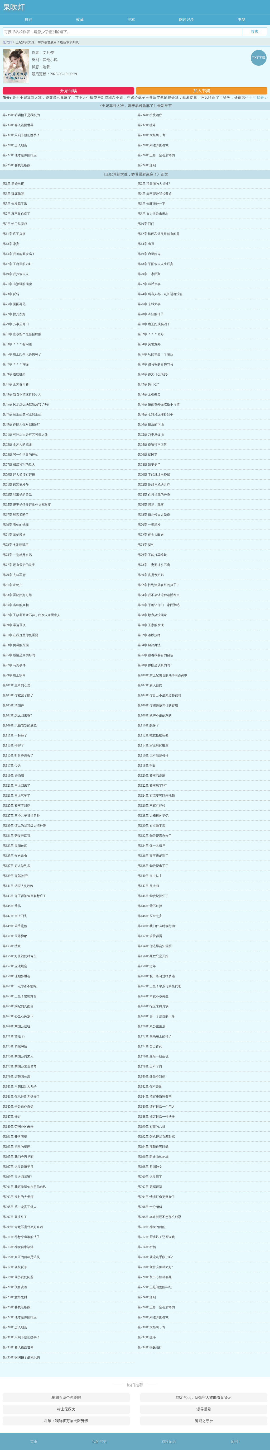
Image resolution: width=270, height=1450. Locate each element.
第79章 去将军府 (14, 575)
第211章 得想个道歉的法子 (21, 1237)
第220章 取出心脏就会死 (155, 1277)
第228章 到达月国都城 (153, 145)
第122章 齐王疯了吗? (152, 785)
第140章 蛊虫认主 (150, 876)
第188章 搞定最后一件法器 (156, 1116)
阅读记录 (186, 20)
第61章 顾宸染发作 (16, 485)
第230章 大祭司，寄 (151, 135)
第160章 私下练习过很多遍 (156, 976)
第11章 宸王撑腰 (14, 234)
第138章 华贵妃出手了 (153, 866)
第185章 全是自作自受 (18, 1106)
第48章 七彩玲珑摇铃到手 (155, 414)
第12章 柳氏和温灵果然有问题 (159, 234)
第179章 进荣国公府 (16, 1076)
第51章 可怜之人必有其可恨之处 (25, 434)
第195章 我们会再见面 (18, 1157)
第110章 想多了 (148, 725)
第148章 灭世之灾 (150, 916)
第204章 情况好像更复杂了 (156, 1197)
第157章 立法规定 (15, 966)
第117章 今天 (12, 765)
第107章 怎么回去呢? (17, 715)
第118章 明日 (147, 765)
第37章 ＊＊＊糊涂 (16, 364)
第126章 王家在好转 (151, 805)
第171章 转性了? (14, 1036)
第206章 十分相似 (150, 1207)
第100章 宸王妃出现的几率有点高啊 (162, 675)
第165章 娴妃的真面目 (18, 1006)
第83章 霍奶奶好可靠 (17, 595)
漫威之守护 (204, 1421)
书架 (241, 20)
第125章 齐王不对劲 (16, 805)
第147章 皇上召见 (15, 916)
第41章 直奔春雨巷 (16, 384)
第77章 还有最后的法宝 (19, 565)
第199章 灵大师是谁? (17, 1177)
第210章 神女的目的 (151, 1227)
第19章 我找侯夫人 (16, 274)
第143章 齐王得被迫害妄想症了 (24, 896)
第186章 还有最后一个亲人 (156, 1106)
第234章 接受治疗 (150, 115)
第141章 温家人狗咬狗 (18, 886)
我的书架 (99, 1442)
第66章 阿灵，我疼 (151, 505)
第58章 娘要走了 (149, 464)
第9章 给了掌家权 (15, 224)
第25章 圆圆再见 (14, 304)
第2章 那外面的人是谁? (154, 184)
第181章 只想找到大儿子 (20, 1086)
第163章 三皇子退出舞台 (20, 996)
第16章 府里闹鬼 (149, 254)
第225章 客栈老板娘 (16, 165)
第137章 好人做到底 (16, 866)
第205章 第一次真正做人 (20, 1207)
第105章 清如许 (13, 705)
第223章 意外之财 (15, 1297)
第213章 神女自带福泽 (18, 1247)
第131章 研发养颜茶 (16, 836)
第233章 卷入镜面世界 (18, 125)
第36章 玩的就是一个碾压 (155, 354)
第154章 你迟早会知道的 (155, 946)
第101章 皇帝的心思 (16, 685)
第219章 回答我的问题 (18, 1277)
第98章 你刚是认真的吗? (154, 665)
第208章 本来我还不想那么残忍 (159, 1217)
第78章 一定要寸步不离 (154, 565)
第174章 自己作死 (150, 1046)
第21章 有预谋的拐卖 (17, 284)
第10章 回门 (146, 224)
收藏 (80, 20)
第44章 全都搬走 (149, 394)
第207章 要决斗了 (15, 1217)
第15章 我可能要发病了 (19, 254)
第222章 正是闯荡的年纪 (155, 1287)
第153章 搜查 (12, 946)
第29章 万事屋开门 (16, 324)
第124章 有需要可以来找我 (156, 795)
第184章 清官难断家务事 (155, 1096)
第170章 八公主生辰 (151, 1026)
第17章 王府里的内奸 (17, 264)
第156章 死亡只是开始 (153, 956)
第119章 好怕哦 (13, 775)
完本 (131, 20)
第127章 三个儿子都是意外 (21, 816)
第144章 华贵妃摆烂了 (153, 896)
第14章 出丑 (146, 244)
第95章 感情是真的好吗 (19, 655)
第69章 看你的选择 (16, 525)
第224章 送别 (147, 165)
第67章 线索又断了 (16, 515)
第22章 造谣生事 (149, 284)
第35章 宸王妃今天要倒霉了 (22, 354)
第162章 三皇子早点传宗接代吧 (159, 986)
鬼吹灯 (14, 7)
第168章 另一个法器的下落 (156, 1016)
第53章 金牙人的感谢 (17, 444)
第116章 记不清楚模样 (153, 755)
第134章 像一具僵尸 (151, 846)
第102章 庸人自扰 (150, 685)
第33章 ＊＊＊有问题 (17, 344)
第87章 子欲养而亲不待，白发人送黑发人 (31, 615)
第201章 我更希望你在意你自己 (24, 1187)
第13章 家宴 (11, 244)
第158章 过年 (147, 966)
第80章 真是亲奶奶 (151, 575)
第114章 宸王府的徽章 (153, 745)
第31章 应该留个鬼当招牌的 (22, 334)
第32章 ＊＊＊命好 (151, 334)
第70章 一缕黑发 (149, 525)
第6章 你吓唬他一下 (151, 204)
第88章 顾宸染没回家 (152, 615)
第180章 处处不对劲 (151, 1076)
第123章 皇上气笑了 (16, 795)
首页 (33, 1442)
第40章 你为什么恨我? (153, 374)
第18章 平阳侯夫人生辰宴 (155, 264)
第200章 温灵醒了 (150, 1177)
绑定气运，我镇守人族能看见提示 (204, 1398)
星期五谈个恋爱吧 (66, 1398)
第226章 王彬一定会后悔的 (156, 155)
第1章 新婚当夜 (13, 184)
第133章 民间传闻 (15, 846)
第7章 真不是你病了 (16, 214)
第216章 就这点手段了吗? (155, 1257)
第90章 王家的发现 (151, 625)
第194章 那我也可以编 (153, 1147)
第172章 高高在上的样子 (155, 1036)
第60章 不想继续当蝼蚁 (154, 474)
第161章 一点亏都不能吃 (20, 986)
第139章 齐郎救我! (15, 876)
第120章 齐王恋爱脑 (151, 775)
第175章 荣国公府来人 (18, 1056)
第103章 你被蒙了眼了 (18, 695)
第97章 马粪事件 (14, 665)
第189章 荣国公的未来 (18, 1126)
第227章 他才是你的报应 (20, 155)
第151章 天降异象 (15, 936)
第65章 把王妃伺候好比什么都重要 (27, 505)
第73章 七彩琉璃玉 (16, 545)
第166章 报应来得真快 (153, 1006)
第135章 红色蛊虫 (15, 856)
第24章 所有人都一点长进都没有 (160, 294)
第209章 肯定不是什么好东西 (23, 1227)
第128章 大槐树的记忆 (153, 816)
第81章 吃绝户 (12, 585)
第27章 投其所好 (14, 314)
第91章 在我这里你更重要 (20, 635)
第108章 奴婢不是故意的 (155, 715)
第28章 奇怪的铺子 (151, 314)
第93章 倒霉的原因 (16, 645)
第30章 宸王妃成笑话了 (154, 324)
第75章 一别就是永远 (17, 555)
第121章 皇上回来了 (16, 785)
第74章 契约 (146, 545)
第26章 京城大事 (149, 304)
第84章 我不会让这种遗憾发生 (159, 595)
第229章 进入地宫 (15, 145)
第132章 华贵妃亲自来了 (155, 836)
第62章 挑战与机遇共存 (154, 485)
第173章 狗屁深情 (15, 1046)
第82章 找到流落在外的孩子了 (159, 585)
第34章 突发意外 (149, 344)
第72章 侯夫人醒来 (151, 535)
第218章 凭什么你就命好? (155, 1267)
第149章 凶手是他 (15, 926)
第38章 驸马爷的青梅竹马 (155, 364)
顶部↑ (235, 1442)
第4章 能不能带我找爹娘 (155, 194)
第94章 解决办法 (149, 645)
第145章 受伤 (12, 906)
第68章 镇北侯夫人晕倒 (154, 515)
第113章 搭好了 (13, 745)
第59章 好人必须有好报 (19, 474)
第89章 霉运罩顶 (14, 625)
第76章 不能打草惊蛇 (152, 555)
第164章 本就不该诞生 (153, 996)
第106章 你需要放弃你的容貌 (158, 705)
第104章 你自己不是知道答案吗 (159, 695)
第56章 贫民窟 (147, 454)
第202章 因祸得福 (150, 1187)
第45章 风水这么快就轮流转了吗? (26, 404)
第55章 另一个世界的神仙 (20, 454)
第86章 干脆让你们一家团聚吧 (159, 605)
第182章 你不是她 (150, 1086)
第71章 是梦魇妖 (14, 535)
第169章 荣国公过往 (16, 1026)
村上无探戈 (66, 1409)
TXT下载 (259, 58)
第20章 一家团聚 (149, 274)
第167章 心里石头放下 (18, 1016)
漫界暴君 (203, 1409)
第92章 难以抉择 (149, 635)
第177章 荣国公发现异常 (20, 1066)
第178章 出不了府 (150, 1066)
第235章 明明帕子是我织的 (21, 115)
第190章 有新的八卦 (151, 1126)
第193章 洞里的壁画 (16, 1147)
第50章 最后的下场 (151, 424)
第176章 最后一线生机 (153, 1056)
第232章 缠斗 (147, 125)
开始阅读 (68, 90)
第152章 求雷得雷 (150, 936)
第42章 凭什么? (148, 384)
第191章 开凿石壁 (15, 1137)
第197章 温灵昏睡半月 (18, 1167)
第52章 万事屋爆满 (151, 434)
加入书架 (201, 90)
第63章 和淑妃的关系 (17, 495)
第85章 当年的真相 (16, 605)
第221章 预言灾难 (15, 1287)
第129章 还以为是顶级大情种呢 (24, 826)
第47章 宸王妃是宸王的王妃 (22, 414)
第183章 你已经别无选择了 (21, 1096)
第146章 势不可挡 (150, 906)
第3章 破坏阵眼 (13, 194)
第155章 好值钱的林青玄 (20, 956)
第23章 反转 (11, 294)
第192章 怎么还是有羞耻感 (156, 1137)
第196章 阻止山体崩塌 (153, 1157)
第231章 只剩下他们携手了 (21, 135)
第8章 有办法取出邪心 (153, 214)
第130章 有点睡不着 (151, 826)
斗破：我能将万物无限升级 (66, 1421)
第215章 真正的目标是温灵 (21, 1257)
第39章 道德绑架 (14, 374)
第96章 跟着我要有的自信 (155, 655)
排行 (28, 20)
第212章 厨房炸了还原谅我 (156, 1237)
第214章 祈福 (147, 1247)
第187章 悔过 (12, 1116)
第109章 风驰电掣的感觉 (20, 725)
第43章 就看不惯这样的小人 (22, 394)
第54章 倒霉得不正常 (152, 444)
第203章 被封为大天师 (18, 1197)
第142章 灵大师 (148, 886)
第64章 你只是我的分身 (154, 495)
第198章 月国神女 (150, 1167)
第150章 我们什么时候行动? (157, 926)
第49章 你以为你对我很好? (21, 424)
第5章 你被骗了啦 (15, 204)
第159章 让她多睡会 (16, 976)
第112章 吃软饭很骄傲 (153, 735)
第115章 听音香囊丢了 (18, 755)
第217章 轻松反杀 (15, 1267)
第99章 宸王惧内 (14, 675)
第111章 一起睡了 (15, 735)
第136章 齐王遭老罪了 (153, 856)
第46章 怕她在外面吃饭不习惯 (159, 404)
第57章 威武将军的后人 (19, 464)
